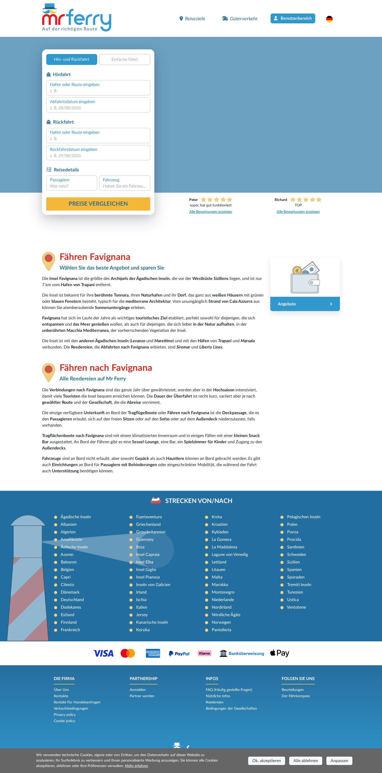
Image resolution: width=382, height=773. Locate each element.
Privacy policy (65, 715)
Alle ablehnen (305, 761)
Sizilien (293, 562)
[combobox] (98, 91)
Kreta (217, 517)
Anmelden (138, 690)
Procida (294, 539)
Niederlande (223, 600)
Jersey (142, 615)
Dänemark (70, 592)
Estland (67, 615)
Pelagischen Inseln (303, 517)
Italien (141, 607)
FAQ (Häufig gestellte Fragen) (229, 690)
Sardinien (295, 547)
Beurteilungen (293, 690)
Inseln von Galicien (153, 585)
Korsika (143, 630)
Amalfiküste (71, 539)
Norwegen (221, 622)
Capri (66, 577)
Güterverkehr (244, 19)
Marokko (220, 585)
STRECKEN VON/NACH (198, 501)
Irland (141, 592)
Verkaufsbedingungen (71, 708)
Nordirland (222, 607)
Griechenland (148, 524)
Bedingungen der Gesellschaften (231, 708)
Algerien (68, 532)
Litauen (218, 570)
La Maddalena (224, 547)
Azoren (67, 555)
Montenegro (223, 592)
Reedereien (214, 702)
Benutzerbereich (296, 18)
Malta (217, 577)
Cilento (67, 585)
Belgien (67, 570)
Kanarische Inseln (152, 622)
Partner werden (142, 696)
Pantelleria (221, 630)
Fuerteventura (149, 517)
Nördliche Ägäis (226, 615)
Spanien (294, 570)
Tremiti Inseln (299, 585)
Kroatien (220, 524)
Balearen (69, 562)
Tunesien (295, 592)
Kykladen (220, 532)
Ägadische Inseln (76, 517)
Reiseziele (195, 19)
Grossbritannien (151, 532)
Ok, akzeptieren (266, 761)
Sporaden (296, 577)
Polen (292, 524)
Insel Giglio (146, 570)
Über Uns (61, 690)
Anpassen (339, 761)
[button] (332, 19)
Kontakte (61, 696)
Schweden (296, 555)
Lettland (219, 562)
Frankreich (70, 630)
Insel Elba (144, 562)
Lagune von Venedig (230, 555)
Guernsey (145, 539)
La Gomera (222, 539)
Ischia (141, 600)
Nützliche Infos (218, 696)
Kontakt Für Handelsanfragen (77, 702)
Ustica (293, 600)
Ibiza (140, 547)
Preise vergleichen (98, 204)
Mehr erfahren (136, 766)
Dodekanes (71, 607)
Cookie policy (64, 721)
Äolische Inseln (74, 547)
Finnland (69, 622)
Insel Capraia (148, 555)
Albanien (69, 524)
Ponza (292, 532)
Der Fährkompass (296, 696)
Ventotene (296, 607)
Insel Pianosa (148, 577)
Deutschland (72, 600)
